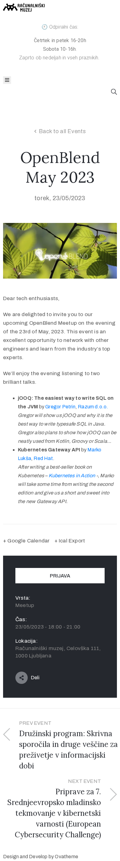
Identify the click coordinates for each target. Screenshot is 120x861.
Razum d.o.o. (93, 406)
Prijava (60, 575)
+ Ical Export (69, 541)
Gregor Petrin (60, 406)
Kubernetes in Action (72, 475)
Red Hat (43, 458)
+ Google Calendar (26, 541)
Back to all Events (62, 131)
